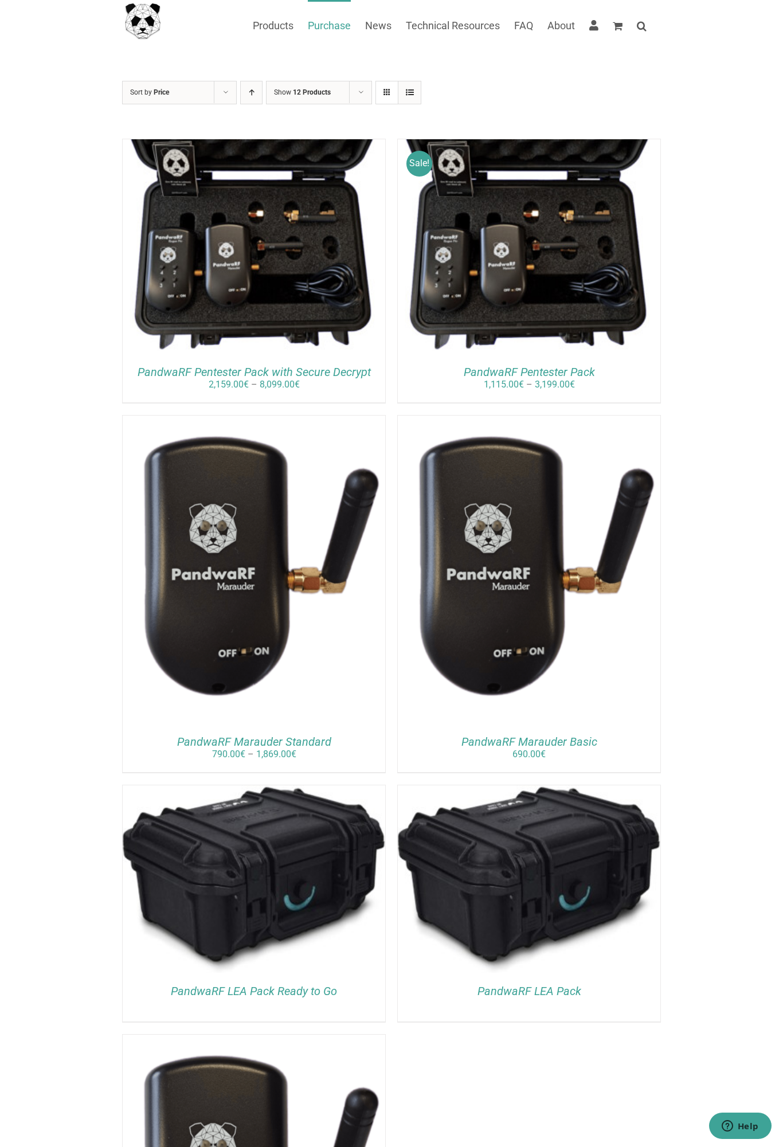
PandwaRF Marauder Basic (529, 742)
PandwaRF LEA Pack (529, 991)
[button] (642, 24)
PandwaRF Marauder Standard (254, 742)
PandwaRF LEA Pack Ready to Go (254, 991)
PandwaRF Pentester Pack (529, 372)
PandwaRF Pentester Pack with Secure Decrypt (254, 372)
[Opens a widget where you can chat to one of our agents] (740, 1127)
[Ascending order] (251, 92)
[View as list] (409, 92)
